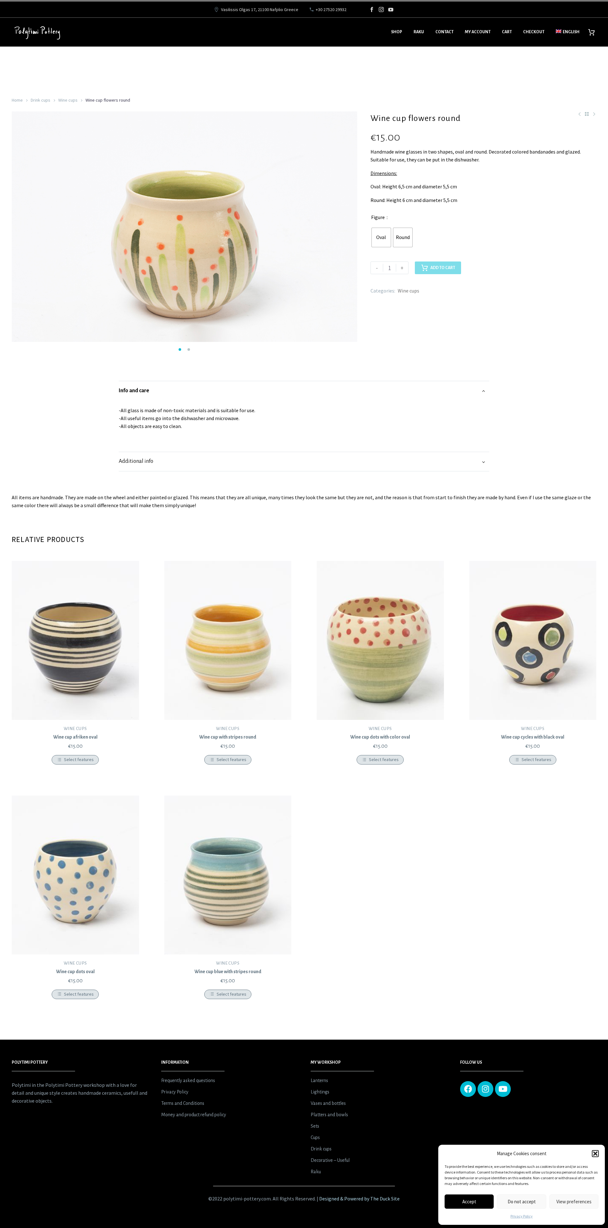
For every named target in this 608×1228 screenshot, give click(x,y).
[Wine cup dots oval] (75, 875)
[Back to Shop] (587, 114)
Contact (444, 32)
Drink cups (40, 100)
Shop (396, 32)
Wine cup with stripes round (227, 737)
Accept (469, 1202)
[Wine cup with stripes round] (228, 640)
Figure (378, 217)
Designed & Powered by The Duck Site (359, 1198)
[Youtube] (503, 1089)
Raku (419, 32)
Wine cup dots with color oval (380, 737)
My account (478, 32)
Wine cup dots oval (75, 971)
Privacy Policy (521, 1216)
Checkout (533, 32)
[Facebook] (372, 9)
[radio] (381, 237)
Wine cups (68, 100)
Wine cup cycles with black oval (532, 737)
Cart (507, 32)
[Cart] (594, 32)
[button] (595, 1153)
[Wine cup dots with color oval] (380, 640)
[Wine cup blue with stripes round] (228, 875)
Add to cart (442, 268)
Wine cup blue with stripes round (227, 971)
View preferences (574, 1202)
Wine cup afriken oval (75, 737)
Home (17, 100)
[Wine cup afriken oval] (75, 640)
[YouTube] (391, 9)
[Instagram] (381, 9)
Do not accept (522, 1202)
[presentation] (20, 228)
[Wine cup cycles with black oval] (533, 640)
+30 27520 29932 (331, 9)
